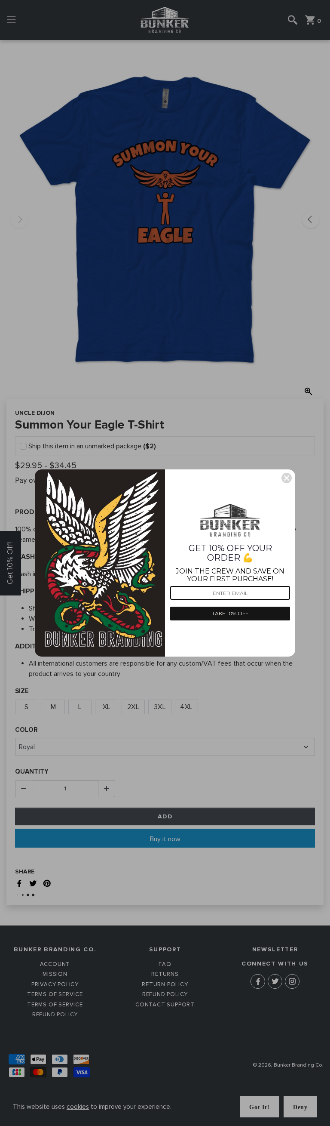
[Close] (286, 478)
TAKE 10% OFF (230, 613)
